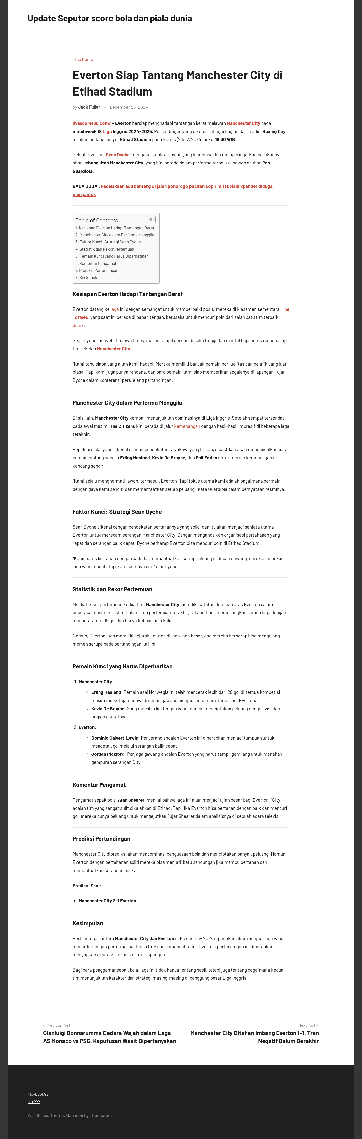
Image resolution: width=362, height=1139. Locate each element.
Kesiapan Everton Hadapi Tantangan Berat (116, 227)
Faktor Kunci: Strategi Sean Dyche (110, 241)
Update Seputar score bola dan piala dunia (110, 18)
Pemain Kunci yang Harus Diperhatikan (114, 255)
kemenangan (187, 426)
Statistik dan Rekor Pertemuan (107, 248)
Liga (107, 131)
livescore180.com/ (92, 123)
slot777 (34, 1101)
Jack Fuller (89, 107)
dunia (78, 325)
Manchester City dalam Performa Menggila (117, 234)
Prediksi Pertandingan (98, 270)
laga (115, 309)
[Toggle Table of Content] (148, 219)
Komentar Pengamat (98, 263)
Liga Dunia (83, 59)
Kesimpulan (90, 277)
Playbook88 (38, 1094)
